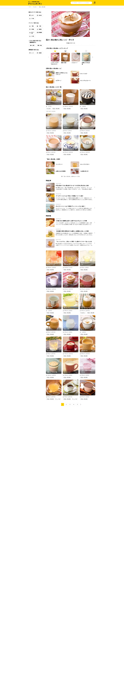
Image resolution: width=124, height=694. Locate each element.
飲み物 (34, 6)
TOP (30, 6)
